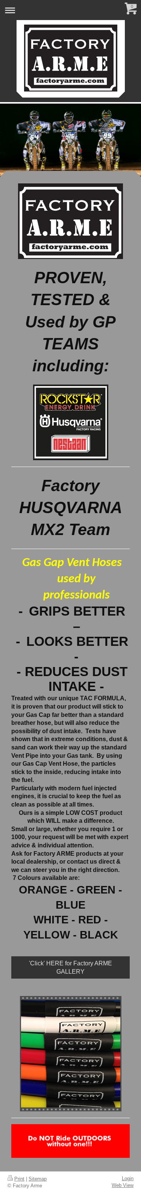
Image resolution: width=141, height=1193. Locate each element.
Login (127, 1178)
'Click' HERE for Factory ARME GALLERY (70, 967)
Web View (122, 1185)
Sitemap (38, 1179)
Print (19, 1179)
